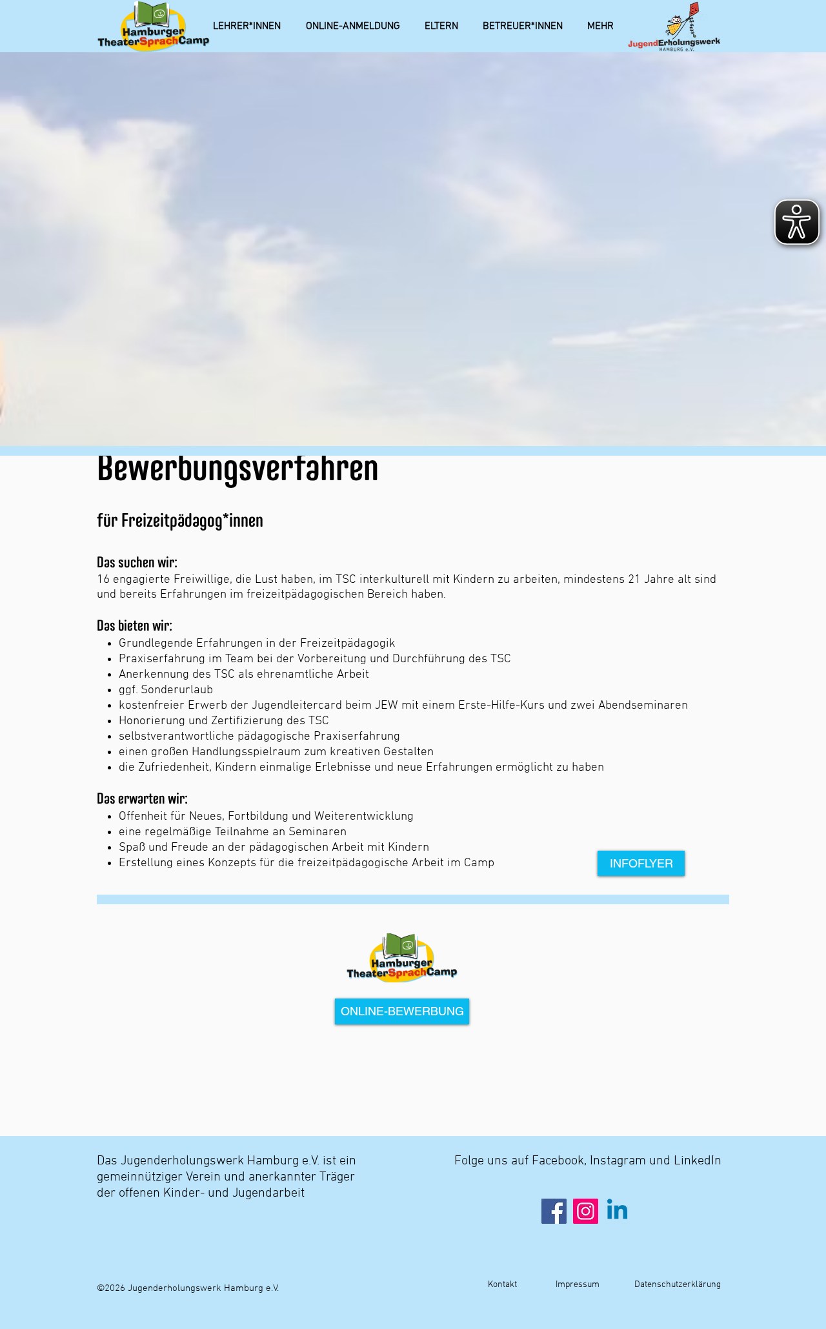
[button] (600, 26)
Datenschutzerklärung (677, 1284)
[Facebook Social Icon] (554, 1211)
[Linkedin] (617, 1211)
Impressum (576, 1284)
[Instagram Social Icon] (585, 1211)
